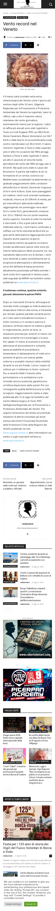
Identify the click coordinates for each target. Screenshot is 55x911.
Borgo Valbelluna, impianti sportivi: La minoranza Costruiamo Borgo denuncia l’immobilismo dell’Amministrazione (33, 594)
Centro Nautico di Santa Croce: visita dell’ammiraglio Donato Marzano (35, 876)
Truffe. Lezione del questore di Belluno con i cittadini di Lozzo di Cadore (35, 576)
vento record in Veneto (29, 451)
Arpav (14, 451)
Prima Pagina (22, 17)
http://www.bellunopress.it (27, 528)
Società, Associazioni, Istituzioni (17, 839)
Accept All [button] (31, 904)
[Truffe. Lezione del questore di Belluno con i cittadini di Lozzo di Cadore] (10, 576)
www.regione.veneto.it (15, 432)
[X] (27, 533)
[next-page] (10, 610)
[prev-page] (5, 610)
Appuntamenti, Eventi (12, 731)
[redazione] (5, 37)
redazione (19, 37)
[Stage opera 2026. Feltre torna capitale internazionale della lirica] (14, 725)
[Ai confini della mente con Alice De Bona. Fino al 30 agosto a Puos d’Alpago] (40, 725)
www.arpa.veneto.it (27, 282)
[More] (38, 45)
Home (5, 13)
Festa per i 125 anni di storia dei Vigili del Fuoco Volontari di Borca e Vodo (27, 848)
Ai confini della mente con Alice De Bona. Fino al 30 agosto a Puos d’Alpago (40, 739)
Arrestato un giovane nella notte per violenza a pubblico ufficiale (14, 485)
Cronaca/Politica (17, 13)
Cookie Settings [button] (13, 904)
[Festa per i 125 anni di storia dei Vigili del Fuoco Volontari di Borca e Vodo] (27, 822)
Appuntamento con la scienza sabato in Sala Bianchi (40, 485)
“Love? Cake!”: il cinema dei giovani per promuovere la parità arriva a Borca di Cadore (14, 770)
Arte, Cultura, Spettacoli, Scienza (39, 762)
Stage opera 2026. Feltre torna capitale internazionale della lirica (12, 739)
